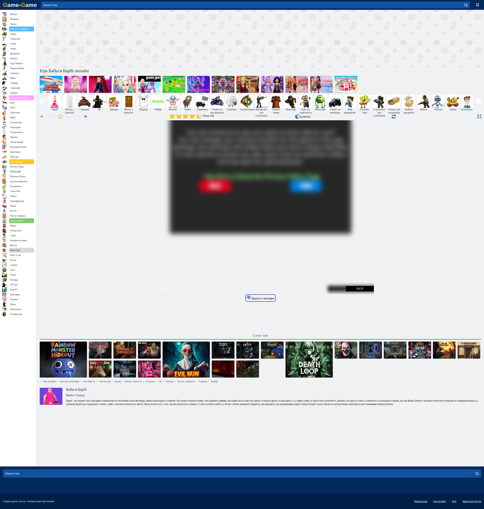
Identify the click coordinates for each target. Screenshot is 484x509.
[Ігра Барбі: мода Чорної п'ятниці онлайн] (247, 84)
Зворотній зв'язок (471, 501)
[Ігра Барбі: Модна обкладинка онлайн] (124, 84)
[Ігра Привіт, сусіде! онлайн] (444, 350)
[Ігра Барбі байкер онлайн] (149, 84)
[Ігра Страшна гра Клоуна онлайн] (346, 350)
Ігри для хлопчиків (69, 381)
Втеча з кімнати (186, 381)
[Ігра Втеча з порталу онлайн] (370, 350)
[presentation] (42, 101)
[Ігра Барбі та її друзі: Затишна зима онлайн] (321, 84)
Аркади (169, 381)
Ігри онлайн (49, 381)
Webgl (214, 381)
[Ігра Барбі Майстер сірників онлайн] (346, 84)
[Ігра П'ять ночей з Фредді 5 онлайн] (223, 350)
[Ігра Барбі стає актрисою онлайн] (100, 84)
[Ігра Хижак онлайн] (469, 350)
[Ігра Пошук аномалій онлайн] (124, 350)
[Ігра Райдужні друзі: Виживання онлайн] (272, 350)
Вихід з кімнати (133, 381)
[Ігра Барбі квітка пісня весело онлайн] (174, 84)
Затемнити (305, 116)
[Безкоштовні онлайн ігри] (20, 5)
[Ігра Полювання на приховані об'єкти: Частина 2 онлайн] (247, 369)
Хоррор (202, 381)
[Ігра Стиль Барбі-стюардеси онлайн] (51, 84)
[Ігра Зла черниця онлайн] (186, 360)
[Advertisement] (150, 38)
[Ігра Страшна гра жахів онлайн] (100, 369)
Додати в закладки (262, 298)
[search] (466, 5)
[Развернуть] (479, 116)
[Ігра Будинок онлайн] (124, 369)
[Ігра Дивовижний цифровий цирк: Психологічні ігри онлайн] (419, 350)
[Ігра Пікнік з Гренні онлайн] (395, 350)
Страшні (150, 381)
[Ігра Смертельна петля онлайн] (309, 360)
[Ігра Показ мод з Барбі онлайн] (75, 84)
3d (160, 381)
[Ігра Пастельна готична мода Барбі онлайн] (272, 84)
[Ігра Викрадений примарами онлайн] (223, 369)
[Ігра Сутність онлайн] (247, 350)
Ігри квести (89, 381)
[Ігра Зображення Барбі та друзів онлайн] (296, 84)
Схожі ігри (260, 335)
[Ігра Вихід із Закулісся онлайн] (100, 350)
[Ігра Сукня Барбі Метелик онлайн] (198, 84)
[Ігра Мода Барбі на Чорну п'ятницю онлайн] (223, 84)
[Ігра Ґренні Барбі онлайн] (149, 369)
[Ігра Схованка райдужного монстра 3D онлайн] (63, 360)
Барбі (117, 381)
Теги (454, 501)
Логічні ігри (105, 381)
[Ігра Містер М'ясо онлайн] (149, 350)
